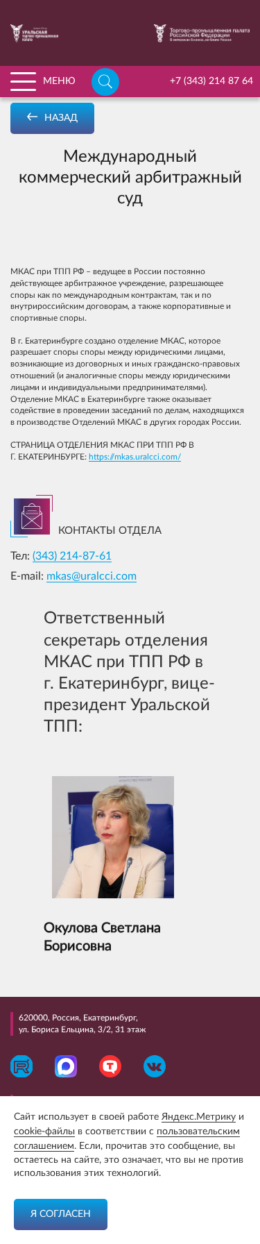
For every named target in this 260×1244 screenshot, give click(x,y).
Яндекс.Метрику (199, 1117)
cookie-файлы (44, 1131)
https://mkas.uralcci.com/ (135, 457)
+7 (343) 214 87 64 (211, 81)
